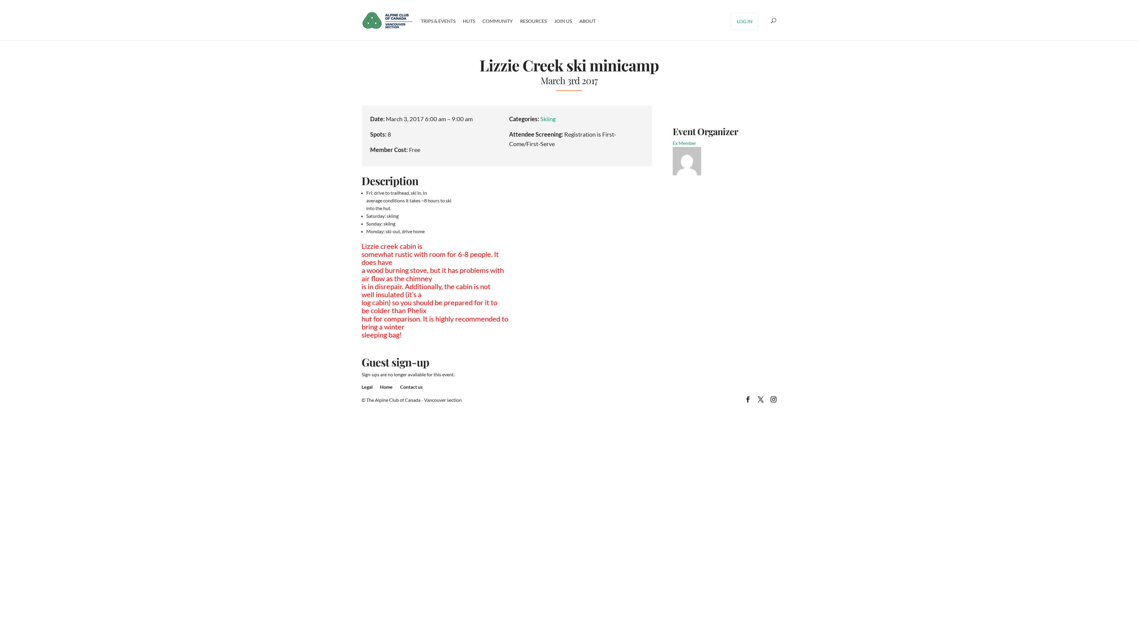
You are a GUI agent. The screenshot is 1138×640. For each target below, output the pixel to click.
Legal (367, 387)
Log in (744, 21)
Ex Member (684, 143)
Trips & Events (438, 21)
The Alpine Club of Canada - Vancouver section (414, 400)
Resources (533, 21)
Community (497, 21)
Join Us (563, 21)
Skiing (548, 118)
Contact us (411, 387)
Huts (469, 21)
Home (386, 387)
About (587, 21)
